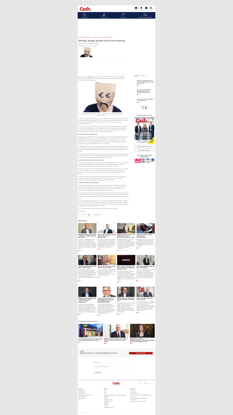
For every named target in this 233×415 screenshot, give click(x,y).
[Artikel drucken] (84, 214)
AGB (105, 393)
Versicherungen (84, 17)
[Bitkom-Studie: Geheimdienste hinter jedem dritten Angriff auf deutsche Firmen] (126, 260)
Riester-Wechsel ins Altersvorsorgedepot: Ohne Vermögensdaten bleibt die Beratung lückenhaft (142, 340)
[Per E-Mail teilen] (89, 214)
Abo (105, 390)
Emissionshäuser (110, 200)
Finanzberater (123, 17)
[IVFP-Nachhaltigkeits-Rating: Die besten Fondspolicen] (146, 260)
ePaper (105, 392)
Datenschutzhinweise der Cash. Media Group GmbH (115, 395)
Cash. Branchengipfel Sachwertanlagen (138, 398)
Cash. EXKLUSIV (133, 392)
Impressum (106, 396)
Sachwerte (95, 182)
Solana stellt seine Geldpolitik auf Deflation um (145, 99)
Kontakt (106, 398)
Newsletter (106, 402)
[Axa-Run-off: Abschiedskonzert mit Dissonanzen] (146, 292)
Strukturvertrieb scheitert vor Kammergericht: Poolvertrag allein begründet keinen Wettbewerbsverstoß (106, 300)
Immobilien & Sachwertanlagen (145, 17)
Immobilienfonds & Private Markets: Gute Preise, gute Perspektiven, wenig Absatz (116, 340)
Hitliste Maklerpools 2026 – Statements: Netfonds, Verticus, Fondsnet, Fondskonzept (87, 300)
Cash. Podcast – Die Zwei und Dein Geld (138, 401)
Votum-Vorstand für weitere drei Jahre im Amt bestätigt (87, 267)
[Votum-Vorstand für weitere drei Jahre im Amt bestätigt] (87, 260)
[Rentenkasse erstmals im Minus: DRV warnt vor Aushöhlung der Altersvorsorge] (126, 228)
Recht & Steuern (81, 398)
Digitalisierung (81, 396)
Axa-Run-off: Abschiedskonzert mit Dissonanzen (145, 298)
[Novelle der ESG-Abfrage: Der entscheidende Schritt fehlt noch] (126, 292)
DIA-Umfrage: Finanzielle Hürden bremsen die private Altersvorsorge (107, 236)
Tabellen (106, 406)
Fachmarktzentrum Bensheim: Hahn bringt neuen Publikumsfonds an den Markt (90, 339)
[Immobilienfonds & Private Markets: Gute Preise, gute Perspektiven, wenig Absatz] (116, 331)
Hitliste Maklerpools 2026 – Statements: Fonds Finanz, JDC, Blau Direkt (87, 236)
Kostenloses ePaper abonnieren (144, 146)
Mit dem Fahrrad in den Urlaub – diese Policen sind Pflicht (107, 267)
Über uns (106, 404)
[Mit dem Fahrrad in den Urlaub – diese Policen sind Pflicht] (107, 260)
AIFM (126, 200)
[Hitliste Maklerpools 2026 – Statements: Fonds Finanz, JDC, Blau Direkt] (87, 228)
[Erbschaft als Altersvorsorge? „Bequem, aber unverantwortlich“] (146, 228)
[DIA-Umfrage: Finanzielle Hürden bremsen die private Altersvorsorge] (107, 228)
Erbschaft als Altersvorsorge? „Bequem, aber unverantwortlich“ (144, 236)
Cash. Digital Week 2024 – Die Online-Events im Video (141, 395)
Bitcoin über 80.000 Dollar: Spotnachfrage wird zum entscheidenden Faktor (144, 91)
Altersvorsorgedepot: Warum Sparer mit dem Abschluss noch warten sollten (145, 82)
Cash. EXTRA (132, 390)
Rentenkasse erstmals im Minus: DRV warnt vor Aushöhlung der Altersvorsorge (126, 236)
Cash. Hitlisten (133, 399)
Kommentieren (97, 214)
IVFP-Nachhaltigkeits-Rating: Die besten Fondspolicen (145, 267)
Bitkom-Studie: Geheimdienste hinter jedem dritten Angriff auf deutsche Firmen (126, 268)
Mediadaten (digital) (108, 399)
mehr (139, 85)
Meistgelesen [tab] (142, 75)
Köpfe (79, 399)
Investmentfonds (104, 17)
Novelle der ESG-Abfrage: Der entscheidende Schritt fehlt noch (125, 299)
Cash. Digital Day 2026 (134, 393)
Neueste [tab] (136, 75)
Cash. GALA (132, 396)
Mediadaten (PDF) (108, 401)
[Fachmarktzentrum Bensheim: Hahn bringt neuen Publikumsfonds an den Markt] (90, 331)
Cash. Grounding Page (109, 407)
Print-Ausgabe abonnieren (144, 150)
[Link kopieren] (80, 214)
